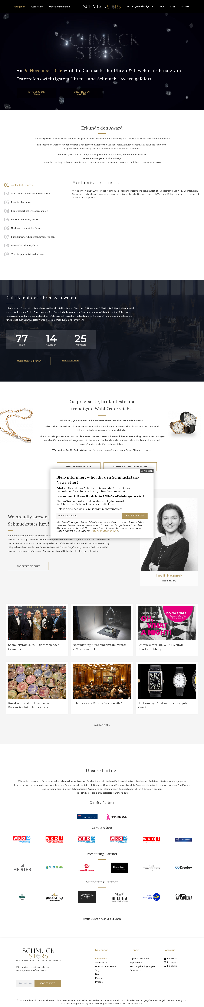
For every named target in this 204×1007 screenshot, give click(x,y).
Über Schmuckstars (59, 6)
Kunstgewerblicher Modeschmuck (26, 211)
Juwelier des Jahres (17, 202)
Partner (185, 6)
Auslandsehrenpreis (18, 185)
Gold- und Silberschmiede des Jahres (27, 193)
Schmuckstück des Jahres (21, 245)
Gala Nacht (37, 6)
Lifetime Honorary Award (21, 219)
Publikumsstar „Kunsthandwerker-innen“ (30, 237)
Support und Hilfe (139, 958)
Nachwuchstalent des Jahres (23, 228)
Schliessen (147, 470)
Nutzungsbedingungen (142, 966)
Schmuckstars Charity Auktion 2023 (97, 703)
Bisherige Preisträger (138, 6)
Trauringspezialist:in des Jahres (24, 254)
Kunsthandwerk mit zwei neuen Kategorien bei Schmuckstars (29, 705)
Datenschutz (136, 970)
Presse (99, 982)
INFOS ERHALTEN (47, 983)
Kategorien (19, 6)
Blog (172, 6)
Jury (161, 6)
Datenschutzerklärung (104, 531)
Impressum (135, 962)
